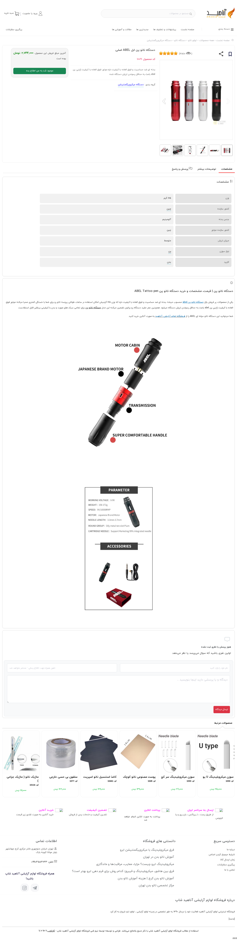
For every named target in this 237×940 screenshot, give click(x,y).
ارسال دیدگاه (221, 709)
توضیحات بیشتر (206, 169)
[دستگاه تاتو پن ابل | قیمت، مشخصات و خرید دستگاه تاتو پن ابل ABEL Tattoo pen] (217, 18)
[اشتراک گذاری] (221, 54)
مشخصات (226, 169)
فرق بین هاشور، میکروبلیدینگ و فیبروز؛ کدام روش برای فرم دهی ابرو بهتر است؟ (123, 871)
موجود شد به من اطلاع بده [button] (39, 70)
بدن (169, 262)
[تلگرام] (35, 888)
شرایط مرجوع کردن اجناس (222, 854)
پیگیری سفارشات (14, 29)
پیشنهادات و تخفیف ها (164, 29)
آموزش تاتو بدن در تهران (158, 857)
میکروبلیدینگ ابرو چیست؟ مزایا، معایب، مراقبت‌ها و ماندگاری (135, 864)
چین (169, 209)
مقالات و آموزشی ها (121, 29)
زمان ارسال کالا (227, 859)
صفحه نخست (187, 29)
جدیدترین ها (142, 29)
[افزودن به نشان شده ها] (230, 54)
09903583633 (39, 862)
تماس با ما (229, 870)
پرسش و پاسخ (180, 169)
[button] (32, 13)
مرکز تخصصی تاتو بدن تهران (156, 885)
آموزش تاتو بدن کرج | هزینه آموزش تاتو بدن (146, 878)
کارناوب (51, 931)
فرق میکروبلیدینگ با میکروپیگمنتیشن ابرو (147, 850)
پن (169, 251)
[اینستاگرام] (25, 888)
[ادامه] (232, 919)
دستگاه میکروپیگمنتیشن (130, 84)
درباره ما (231, 849)
